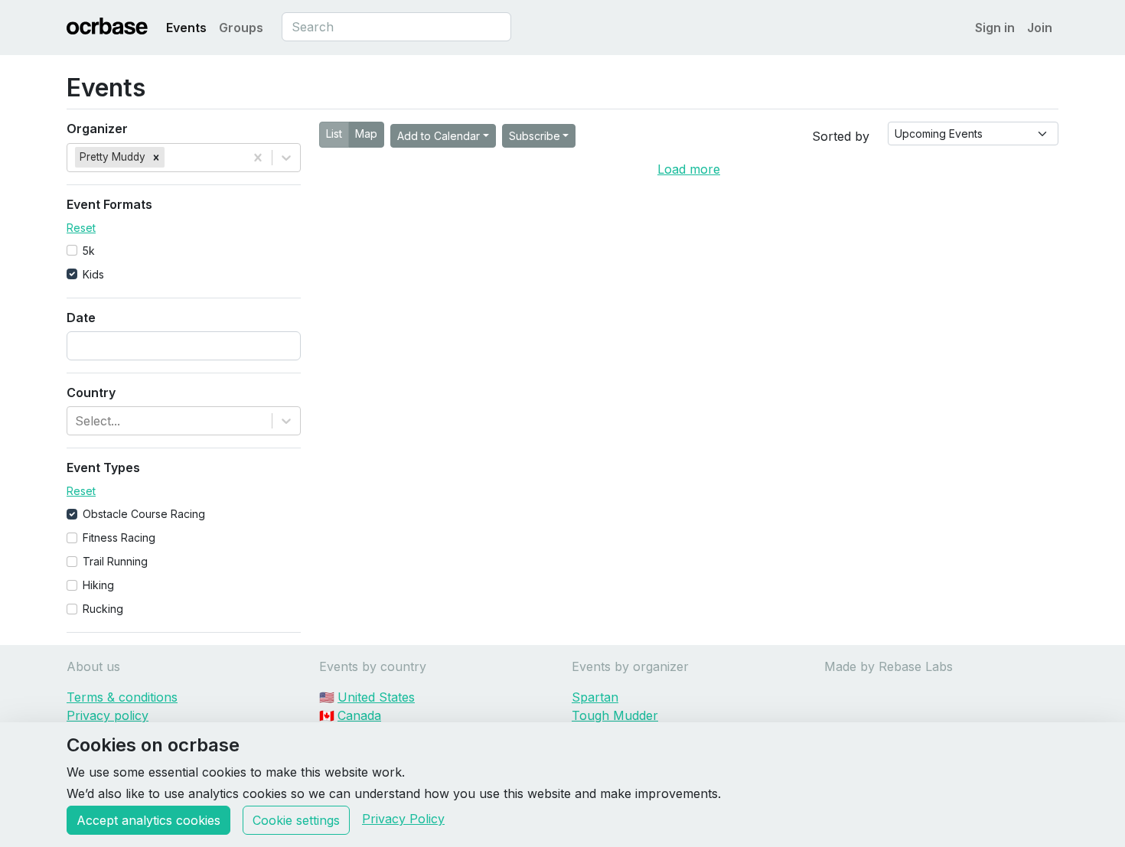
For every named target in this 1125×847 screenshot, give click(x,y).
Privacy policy (107, 715)
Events (186, 27)
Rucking (103, 608)
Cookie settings (296, 820)
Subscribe (534, 135)
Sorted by (840, 136)
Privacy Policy (403, 818)
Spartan (595, 697)
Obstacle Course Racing (144, 513)
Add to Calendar (438, 135)
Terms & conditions (122, 697)
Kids (93, 274)
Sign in (995, 27)
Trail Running (115, 561)
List (334, 133)
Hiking (98, 584)
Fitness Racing (119, 537)
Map (366, 133)
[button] (156, 157)
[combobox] (396, 26)
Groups (241, 27)
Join (1039, 27)
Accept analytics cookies (148, 820)
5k (89, 250)
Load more (688, 169)
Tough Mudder (615, 715)
